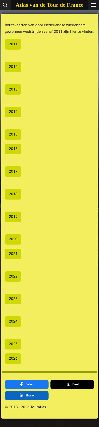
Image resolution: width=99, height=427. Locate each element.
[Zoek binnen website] (5, 5)
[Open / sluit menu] (93, 5)
